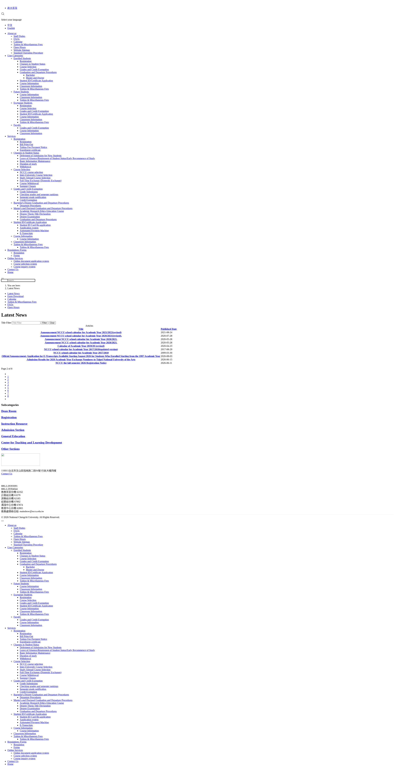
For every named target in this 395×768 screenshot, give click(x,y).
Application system (29, 227)
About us (11, 33)
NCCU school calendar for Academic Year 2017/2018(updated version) (81, 349)
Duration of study (28, 164)
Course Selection (28, 66)
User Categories (15, 55)
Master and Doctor (35, 78)
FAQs (16, 39)
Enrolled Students (22, 58)
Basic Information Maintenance (35, 161)
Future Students (21, 91)
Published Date (169, 329)
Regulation (19, 252)
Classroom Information (31, 86)
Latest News (13, 293)
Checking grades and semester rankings (39, 194)
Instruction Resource (14, 423)
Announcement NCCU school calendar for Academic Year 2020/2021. (81, 339)
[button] (2, 14)
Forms (17, 255)
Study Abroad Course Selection (35, 177)
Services (11, 136)
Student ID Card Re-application (35, 225)
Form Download (15, 296)
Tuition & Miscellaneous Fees (28, 44)
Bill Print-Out (26, 144)
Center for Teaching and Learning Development (31, 442)
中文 (9, 25)
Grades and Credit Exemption (34, 69)
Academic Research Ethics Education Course (42, 211)
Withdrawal (25, 166)
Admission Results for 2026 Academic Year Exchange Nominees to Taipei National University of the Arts (81, 359)
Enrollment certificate (30, 150)
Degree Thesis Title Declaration (35, 214)
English (11, 28)
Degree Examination (30, 216)
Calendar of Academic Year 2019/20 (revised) (81, 346)
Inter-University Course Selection (36, 175)
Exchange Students (23, 103)
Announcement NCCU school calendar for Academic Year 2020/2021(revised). (81, 335)
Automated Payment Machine (34, 230)
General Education (13, 436)
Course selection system (25, 264)
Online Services (15, 258)
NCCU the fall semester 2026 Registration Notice (81, 363)
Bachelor (30, 75)
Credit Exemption (28, 200)
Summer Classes (28, 186)
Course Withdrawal (29, 183)
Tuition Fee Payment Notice (33, 147)
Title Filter (6, 322)
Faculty (17, 125)
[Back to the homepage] (20, 465)
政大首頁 (12, 8)
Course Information (29, 83)
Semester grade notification (33, 197)
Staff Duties (19, 36)
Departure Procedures (30, 205)
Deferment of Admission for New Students (40, 155)
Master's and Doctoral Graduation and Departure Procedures (43, 208)
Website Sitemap (22, 50)
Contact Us (12, 269)
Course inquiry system (24, 266)
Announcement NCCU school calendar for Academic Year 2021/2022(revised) (81, 332)
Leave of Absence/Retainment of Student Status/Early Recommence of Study (57, 158)
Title (81, 329)
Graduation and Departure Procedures (38, 72)
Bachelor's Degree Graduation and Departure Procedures (41, 202)
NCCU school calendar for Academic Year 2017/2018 (81, 352)
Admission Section (12, 430)
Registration (25, 61)
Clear (52, 323)
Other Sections (10, 448)
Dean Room (8, 411)
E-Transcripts (26, 233)
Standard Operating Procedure (28, 53)
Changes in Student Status (32, 64)
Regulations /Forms (16, 250)
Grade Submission (29, 191)
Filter (44, 323)
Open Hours (20, 47)
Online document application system (31, 261)
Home (10, 272)
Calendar (18, 41)
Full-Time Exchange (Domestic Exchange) (40, 180)
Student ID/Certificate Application (36, 80)
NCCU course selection (31, 172)
